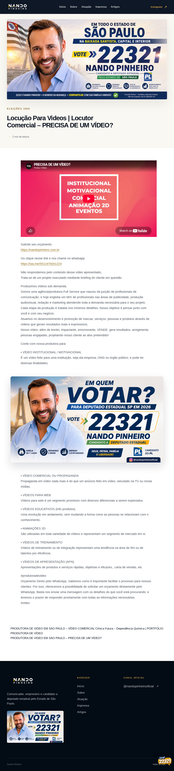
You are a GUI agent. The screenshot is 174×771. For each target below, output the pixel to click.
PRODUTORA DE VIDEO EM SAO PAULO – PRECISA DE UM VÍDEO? (56, 638)
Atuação (86, 6)
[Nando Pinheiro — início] (17, 7)
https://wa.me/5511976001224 (41, 264)
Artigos (115, 6)
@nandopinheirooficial (141, 686)
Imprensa (101, 6)
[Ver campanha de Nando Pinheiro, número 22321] (165, 761)
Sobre (73, 6)
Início (62, 6)
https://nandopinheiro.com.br (40, 250)
